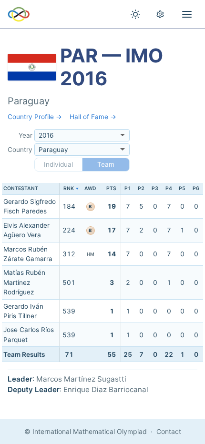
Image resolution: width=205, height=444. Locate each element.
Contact (168, 431)
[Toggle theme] (135, 14)
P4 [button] (168, 188)
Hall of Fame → (93, 117)
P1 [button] (127, 188)
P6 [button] (196, 188)
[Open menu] (186, 14)
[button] (69, 189)
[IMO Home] (19, 14)
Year (25, 135)
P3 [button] (155, 188)
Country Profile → (35, 117)
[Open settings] (160, 14)
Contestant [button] (20, 188)
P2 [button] (141, 188)
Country (20, 149)
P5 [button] (182, 188)
